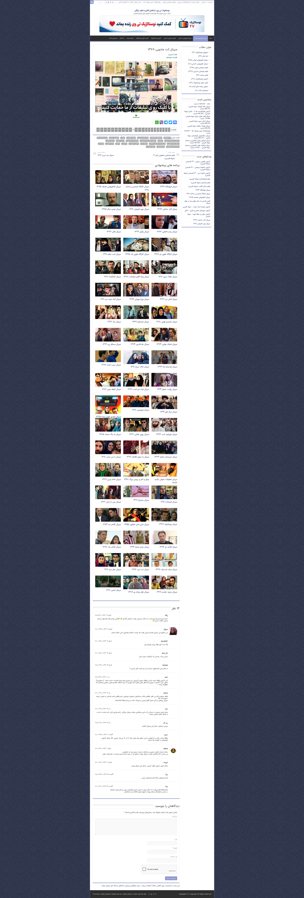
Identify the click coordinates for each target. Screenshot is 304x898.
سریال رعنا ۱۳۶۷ (114, 322)
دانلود (160, 141)
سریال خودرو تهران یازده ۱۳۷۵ (108, 417)
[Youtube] (108, 2)
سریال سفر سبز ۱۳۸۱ (112, 569)
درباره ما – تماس (207, 2)
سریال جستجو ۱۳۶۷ (140, 322)
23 (98, 129)
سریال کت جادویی (173, 144)
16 (123, 129)
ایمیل (174, 848)
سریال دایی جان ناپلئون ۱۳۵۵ (136, 524)
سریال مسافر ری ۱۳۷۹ (112, 344)
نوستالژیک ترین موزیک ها (151, 2)
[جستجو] (92, 2)
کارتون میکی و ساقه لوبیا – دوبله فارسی (198, 215)
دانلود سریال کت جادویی (148, 141)
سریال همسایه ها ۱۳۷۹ (167, 367)
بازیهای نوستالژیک (201, 52)
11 (139, 129)
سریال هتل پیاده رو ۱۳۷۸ (138, 592)
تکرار (123, 138)
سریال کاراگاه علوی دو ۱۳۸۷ (165, 254)
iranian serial (156, 138)
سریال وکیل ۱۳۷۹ (142, 232)
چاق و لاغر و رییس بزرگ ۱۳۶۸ (136, 479)
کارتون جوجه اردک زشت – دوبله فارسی (196, 206)
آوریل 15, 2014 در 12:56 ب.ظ (103, 629)
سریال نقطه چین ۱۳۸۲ (111, 389)
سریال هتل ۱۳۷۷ (114, 232)
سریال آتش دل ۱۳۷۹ (168, 299)
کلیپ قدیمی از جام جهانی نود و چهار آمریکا (197, 202)
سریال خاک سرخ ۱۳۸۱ (140, 367)
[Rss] (113, 2)
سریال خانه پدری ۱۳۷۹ (111, 479)
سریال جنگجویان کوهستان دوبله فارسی (199, 136)
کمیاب (101, 144)
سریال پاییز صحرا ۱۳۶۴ (139, 547)
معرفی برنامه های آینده (200, 86)
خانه (210, 38)
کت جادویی (109, 144)
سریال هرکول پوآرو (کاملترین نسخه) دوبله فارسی (197, 141)
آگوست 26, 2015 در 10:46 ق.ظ (104, 774)
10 (143, 129)
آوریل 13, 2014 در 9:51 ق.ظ (103, 615)
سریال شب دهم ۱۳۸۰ (112, 254)
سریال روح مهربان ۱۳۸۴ (139, 299)
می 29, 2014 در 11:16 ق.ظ (103, 722)
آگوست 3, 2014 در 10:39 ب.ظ (104, 734)
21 (105, 129)
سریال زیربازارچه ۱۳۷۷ (168, 524)
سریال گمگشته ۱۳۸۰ (112, 277)
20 (109, 129)
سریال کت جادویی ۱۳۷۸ (157, 144)
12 (136, 129)
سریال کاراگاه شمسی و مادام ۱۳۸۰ (198, 193)
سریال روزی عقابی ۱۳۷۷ (139, 434)
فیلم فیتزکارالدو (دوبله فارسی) (200, 179)
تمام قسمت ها (102, 138)
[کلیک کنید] (152, 24)
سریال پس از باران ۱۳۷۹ (111, 502)
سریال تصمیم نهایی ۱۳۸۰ (166, 322)
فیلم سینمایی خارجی (170, 38)
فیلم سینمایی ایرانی (169, 2)
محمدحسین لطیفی (173, 147)
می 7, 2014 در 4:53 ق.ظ (102, 677)
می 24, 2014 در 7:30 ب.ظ (102, 709)
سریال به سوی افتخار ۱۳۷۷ (138, 457)
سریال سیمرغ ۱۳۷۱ (141, 500)
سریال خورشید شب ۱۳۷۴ (166, 434)
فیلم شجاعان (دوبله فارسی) (200, 182)
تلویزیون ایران (114, 138)
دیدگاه (174, 816)
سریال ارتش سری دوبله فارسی (199, 121)
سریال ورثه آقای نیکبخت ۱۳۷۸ (136, 277)
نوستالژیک (161, 147)
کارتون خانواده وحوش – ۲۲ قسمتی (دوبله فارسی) (197, 168)
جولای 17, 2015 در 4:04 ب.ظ (103, 762)
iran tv (167, 138)
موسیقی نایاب (113, 38)
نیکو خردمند (150, 147)
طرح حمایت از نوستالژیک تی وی (188, 2)
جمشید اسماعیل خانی (172, 141)
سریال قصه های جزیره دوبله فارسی (198, 116)
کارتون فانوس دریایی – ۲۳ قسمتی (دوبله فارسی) (198, 162)
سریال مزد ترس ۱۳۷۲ (106, 154)
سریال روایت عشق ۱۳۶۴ (167, 389)
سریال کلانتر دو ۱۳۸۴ (168, 547)
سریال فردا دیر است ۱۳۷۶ (138, 389)
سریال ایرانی (110, 141)
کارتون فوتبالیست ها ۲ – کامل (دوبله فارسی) (197, 112)
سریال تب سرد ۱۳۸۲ (140, 569)
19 (112, 129)
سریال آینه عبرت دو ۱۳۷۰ (110, 299)
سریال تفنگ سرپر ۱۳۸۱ (167, 277)
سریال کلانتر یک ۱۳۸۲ (112, 547)
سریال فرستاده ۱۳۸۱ (169, 502)
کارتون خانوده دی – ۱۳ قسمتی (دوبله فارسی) (197, 174)
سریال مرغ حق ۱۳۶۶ (168, 412)
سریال (166, 629)
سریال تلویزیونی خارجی (185, 38)
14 (130, 129)
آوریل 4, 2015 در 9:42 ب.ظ (103, 748)
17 (120, 129)
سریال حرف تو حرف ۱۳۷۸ (166, 569)
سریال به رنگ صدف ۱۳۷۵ (110, 434)
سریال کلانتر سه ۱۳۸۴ (112, 524)
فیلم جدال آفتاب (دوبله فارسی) (199, 186)
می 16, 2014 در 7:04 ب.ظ (102, 693)
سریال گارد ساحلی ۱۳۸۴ (167, 209)
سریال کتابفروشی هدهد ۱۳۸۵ (109, 186)
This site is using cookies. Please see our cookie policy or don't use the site (119, 894)
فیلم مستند (130, 38)
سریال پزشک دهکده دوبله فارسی (199, 126)
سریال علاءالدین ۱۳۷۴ (140, 344)
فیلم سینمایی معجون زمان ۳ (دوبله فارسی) (164, 155)
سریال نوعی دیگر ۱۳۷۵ (111, 209)
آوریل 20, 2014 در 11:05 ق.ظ (103, 665)
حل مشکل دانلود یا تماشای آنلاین (130, 2)
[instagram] (106, 2)
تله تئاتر (122, 38)
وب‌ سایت (173, 856)
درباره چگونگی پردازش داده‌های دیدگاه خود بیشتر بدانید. (120, 885)
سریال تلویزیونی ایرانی (200, 38)
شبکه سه (144, 144)
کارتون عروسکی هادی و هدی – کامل (197, 210)
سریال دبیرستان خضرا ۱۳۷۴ (165, 457)
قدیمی (124, 144)
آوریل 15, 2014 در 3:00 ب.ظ (103, 641)
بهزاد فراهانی (131, 138)
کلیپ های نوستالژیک (142, 38)
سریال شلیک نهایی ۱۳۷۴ (167, 344)
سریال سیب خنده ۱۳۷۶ (111, 365)
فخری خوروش (134, 144)
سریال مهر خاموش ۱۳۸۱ (139, 209)
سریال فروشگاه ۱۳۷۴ (168, 186)
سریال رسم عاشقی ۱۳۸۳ (167, 232)
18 (116, 129)
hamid (166, 748)
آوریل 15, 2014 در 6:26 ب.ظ (103, 653)
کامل (118, 144)
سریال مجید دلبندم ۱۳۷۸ (167, 592)
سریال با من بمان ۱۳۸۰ (111, 457)
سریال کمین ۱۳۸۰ (113, 590)
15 (127, 129)
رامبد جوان (120, 141)
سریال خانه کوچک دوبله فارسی (199, 106)
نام (175, 839)
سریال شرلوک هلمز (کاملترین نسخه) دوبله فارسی (197, 146)
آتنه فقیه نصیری (143, 138)
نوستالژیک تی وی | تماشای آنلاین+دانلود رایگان (152, 10)
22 (102, 129)
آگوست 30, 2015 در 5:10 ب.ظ (104, 786)
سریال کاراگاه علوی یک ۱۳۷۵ (137, 254)
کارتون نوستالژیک (156, 38)
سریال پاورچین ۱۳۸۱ (140, 410)
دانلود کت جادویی (132, 141)
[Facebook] (110, 2)
